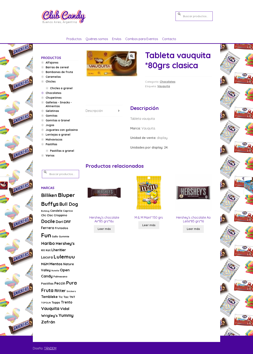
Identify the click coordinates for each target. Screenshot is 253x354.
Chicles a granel (61, 88)
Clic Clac (47, 215)
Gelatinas (52, 111)
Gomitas (51, 115)
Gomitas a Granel (58, 120)
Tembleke (49, 297)
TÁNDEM (50, 348)
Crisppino (60, 215)
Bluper (66, 194)
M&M (45, 264)
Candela (56, 211)
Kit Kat (46, 250)
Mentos (55, 263)
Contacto (169, 39)
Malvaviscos (54, 139)
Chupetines (53, 97)
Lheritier (58, 249)
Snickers (71, 291)
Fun (46, 235)
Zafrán (48, 321)
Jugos (50, 125)
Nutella (55, 270)
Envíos (116, 39)
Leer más (104, 229)
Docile (48, 221)
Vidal (64, 308)
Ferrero (47, 228)
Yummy (66, 315)
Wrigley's (49, 315)
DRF (67, 221)
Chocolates (167, 81)
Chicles (51, 81)
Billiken (49, 195)
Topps (56, 302)
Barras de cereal (57, 67)
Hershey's (65, 243)
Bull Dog (68, 204)
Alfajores (52, 62)
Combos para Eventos (141, 39)
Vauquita (163, 86)
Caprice (68, 210)
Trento (66, 302)
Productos (74, 39)
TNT (72, 297)
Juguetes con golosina (62, 130)
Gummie (64, 236)
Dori (59, 221)
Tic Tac (64, 297)
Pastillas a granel (62, 151)
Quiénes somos (97, 39)
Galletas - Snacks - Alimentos (59, 104)
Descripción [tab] (94, 111)
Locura (47, 257)
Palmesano (60, 276)
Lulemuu (64, 257)
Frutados (61, 228)
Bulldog (45, 211)
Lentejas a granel (58, 134)
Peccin (59, 283)
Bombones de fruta (59, 72)
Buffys (50, 203)
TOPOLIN (46, 302)
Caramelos (53, 77)
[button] (131, 56)
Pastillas (51, 144)
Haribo (48, 243)
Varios (50, 155)
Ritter (60, 290)
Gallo (55, 236)
